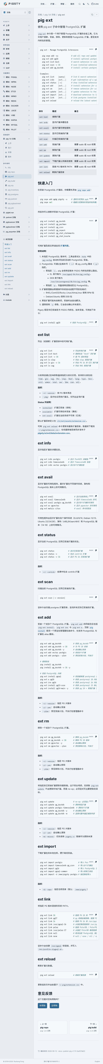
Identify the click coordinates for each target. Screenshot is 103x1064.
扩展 (52, 3)
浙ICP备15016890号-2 (51, 1061)
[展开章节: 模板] (29, 58)
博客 (62, 3)
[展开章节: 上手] (29, 25)
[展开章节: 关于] (29, 39)
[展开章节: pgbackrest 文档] (29, 226)
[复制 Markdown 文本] (92, 14)
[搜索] (80, 4)
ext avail (8, 256)
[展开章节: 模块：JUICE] (29, 110)
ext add (8, 268)
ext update (9, 276)
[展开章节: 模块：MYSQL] (29, 124)
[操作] (96, 14)
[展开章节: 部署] (29, 30)
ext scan (8, 264)
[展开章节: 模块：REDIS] (29, 101)
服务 (72, 3)
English (97, 1061)
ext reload (9, 288)
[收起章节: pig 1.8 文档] (29, 138)
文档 (42, 3)
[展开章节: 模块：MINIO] (29, 96)
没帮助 (54, 1005)
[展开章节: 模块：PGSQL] (29, 77)
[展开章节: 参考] (29, 48)
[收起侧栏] (30, 12)
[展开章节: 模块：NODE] (29, 86)
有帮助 (42, 1005)
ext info (8, 252)
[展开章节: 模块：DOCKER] (29, 105)
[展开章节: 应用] (29, 53)
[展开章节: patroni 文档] (29, 217)
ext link (8, 284)
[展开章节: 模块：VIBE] (29, 115)
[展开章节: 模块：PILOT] (29, 129)
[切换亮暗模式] (84, 4)
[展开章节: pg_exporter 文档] (29, 231)
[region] (68, 142)
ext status (9, 260)
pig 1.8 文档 (50, 14)
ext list (7, 248)
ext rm (7, 272)
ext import (9, 280)
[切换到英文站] (88, 4)
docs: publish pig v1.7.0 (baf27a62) (71, 1051)
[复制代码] (96, 49)
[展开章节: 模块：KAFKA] (29, 120)
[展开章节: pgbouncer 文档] (29, 222)
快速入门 (8, 244)
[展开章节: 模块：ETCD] (29, 91)
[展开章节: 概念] (29, 35)
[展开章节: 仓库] (29, 63)
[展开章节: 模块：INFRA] (29, 81)
